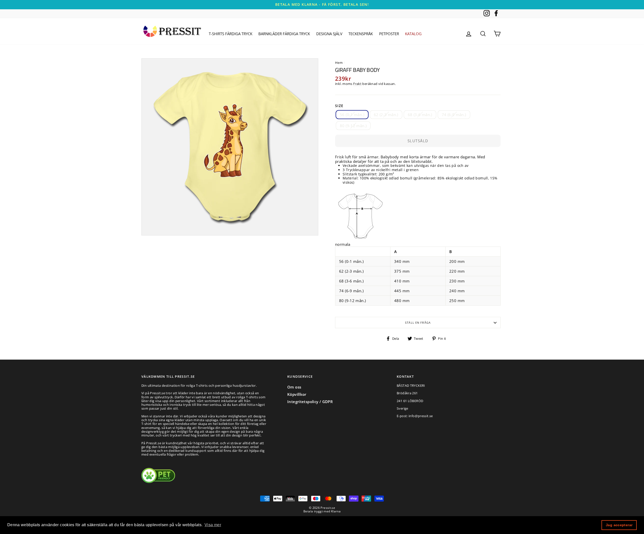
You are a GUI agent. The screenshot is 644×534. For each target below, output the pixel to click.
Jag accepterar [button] (619, 525)
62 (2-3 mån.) (386, 114)
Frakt (357, 84)
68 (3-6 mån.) (420, 114)
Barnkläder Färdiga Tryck (284, 33)
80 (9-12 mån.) (353, 125)
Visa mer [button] (213, 525)
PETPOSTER (389, 33)
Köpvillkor (296, 394)
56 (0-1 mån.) (352, 114)
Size (339, 106)
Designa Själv (329, 33)
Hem (339, 62)
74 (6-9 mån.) (454, 114)
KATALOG (413, 33)
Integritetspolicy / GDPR (310, 401)
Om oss (294, 387)
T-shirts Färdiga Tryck (230, 33)
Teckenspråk (360, 33)
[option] (322, 5)
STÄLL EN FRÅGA (418, 322)
